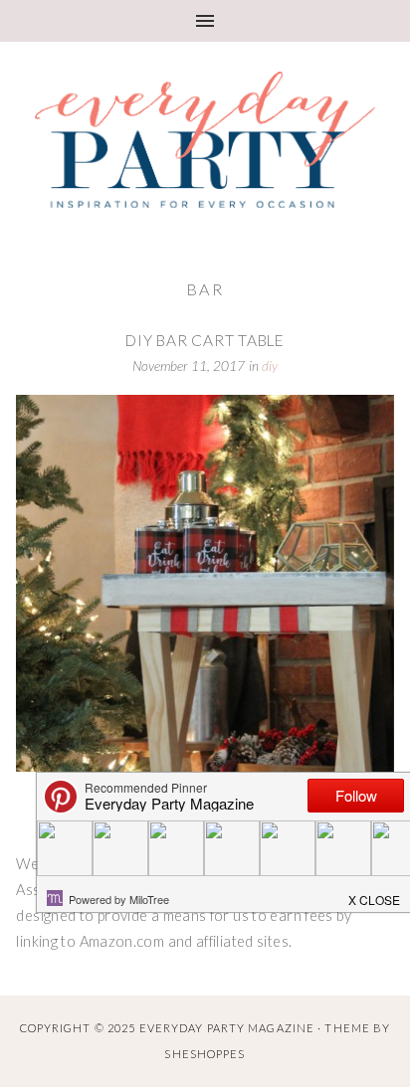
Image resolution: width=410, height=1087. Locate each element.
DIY (270, 366)
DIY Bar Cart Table (205, 340)
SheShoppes (204, 1053)
